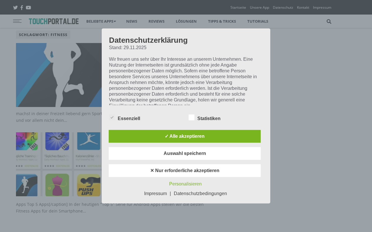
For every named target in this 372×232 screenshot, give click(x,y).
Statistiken (209, 118)
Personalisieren (185, 183)
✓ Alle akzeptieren (185, 136)
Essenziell (129, 118)
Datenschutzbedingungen (200, 193)
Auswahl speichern (185, 153)
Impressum (155, 193)
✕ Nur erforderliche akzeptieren (184, 170)
